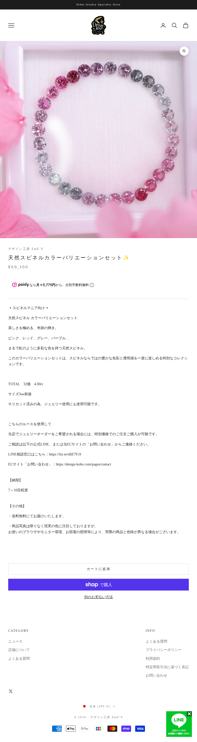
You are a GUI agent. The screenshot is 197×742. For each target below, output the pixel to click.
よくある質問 (19, 658)
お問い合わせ (156, 675)
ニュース (15, 641)
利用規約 (153, 658)
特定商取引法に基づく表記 (167, 667)
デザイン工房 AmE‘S (25, 249)
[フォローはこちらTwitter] (10, 691)
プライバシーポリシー (164, 650)
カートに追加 (98, 569)
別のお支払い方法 (98, 597)
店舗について (19, 650)
